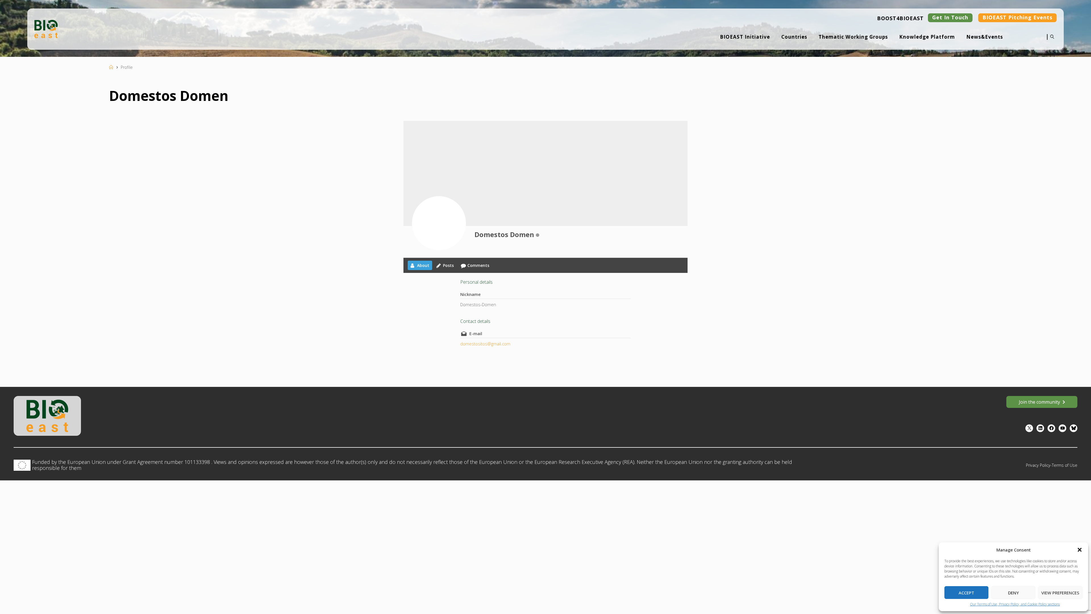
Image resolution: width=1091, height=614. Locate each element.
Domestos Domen (504, 234)
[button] (1079, 550)
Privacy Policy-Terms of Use (1051, 465)
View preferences (1060, 593)
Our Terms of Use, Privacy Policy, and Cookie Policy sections (1015, 604)
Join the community (1039, 402)
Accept (966, 593)
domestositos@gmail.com (485, 344)
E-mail (475, 333)
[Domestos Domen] (439, 223)
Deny (1013, 593)
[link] (1051, 40)
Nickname (470, 294)
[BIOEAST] (46, 28)
